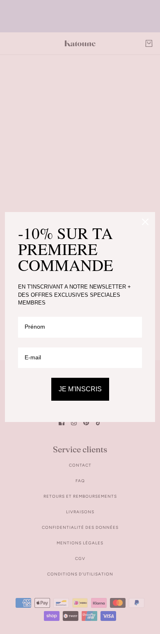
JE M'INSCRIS (80, 389)
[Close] (145, 222)
